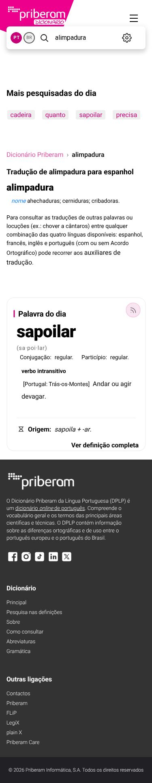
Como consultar (24, 632)
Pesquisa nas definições (34, 612)
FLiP (11, 713)
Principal (16, 603)
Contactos (18, 694)
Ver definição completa (105, 445)
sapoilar (90, 115)
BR (29, 37)
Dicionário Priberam (34, 154)
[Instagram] (26, 560)
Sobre (13, 622)
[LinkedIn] (53, 560)
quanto (55, 115)
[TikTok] (40, 560)
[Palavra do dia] (133, 310)
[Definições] (127, 38)
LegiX (12, 723)
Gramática (18, 652)
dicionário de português (50, 508)
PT (16, 37)
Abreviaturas (20, 642)
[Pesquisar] (44, 38)
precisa (126, 115)
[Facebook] (12, 560)
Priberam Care (22, 743)
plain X (14, 733)
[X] (67, 560)
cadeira (20, 115)
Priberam (17, 704)
